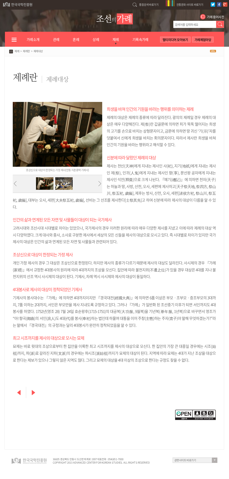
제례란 (26, 51)
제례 (17, 51)
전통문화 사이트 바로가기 (189, 5)
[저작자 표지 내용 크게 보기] (195, 412)
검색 (220, 24)
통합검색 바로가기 (148, 5)
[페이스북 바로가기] (220, 2)
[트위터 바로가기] (213, 2)
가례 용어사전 (215, 17)
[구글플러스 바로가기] (226, 2)
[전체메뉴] (14, 42)
